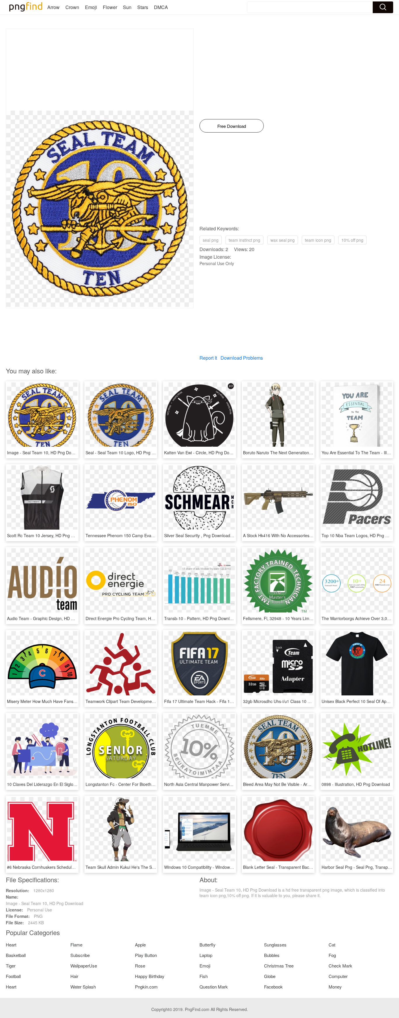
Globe (269, 976)
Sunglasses (275, 945)
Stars (142, 7)
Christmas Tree (279, 966)
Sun (127, 7)
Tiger (10, 966)
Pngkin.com (146, 987)
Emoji (91, 7)
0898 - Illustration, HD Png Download (356, 784)
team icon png (318, 240)
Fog (332, 955)
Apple (140, 945)
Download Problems (242, 357)
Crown (72, 7)
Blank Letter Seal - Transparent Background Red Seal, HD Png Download (311, 867)
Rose (140, 966)
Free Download (231, 126)
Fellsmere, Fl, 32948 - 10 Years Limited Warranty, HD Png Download (306, 618)
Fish (204, 976)
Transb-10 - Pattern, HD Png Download (200, 618)
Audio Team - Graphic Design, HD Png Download (52, 618)
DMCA (161, 7)
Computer (338, 976)
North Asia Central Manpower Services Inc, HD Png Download (221, 784)
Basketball (16, 955)
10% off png (352, 240)
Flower (110, 7)
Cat (332, 945)
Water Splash (83, 987)
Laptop (206, 955)
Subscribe (80, 955)
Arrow (53, 7)
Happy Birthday (149, 976)
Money (335, 987)
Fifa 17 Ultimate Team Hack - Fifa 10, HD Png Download (216, 701)
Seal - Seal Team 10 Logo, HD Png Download (128, 452)
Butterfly (208, 945)
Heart (11, 945)
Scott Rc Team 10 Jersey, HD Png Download (48, 535)
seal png (210, 240)
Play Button (146, 955)
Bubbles (272, 955)
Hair (74, 976)
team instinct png (244, 240)
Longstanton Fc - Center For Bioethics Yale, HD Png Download (144, 784)
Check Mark (340, 966)
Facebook (273, 987)
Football (13, 976)
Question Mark (214, 987)
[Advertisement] (99, 70)
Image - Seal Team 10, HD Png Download (45, 452)
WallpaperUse (83, 966)
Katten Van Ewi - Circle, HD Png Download (203, 452)
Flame (76, 945)
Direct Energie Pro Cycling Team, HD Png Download (134, 618)
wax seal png (282, 240)
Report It (208, 357)
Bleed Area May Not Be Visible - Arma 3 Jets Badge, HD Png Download (309, 784)
